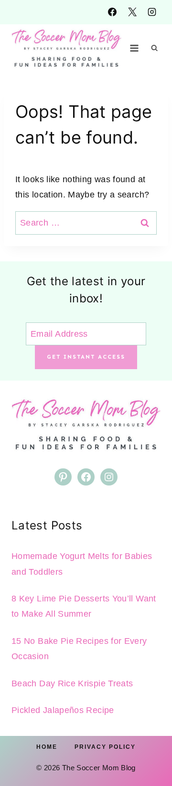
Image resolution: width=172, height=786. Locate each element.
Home (46, 747)
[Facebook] (112, 12)
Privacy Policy (105, 747)
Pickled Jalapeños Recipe (62, 710)
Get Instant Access (86, 356)
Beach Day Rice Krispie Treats (72, 683)
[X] (132, 12)
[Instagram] (152, 12)
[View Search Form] (154, 48)
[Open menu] (134, 48)
